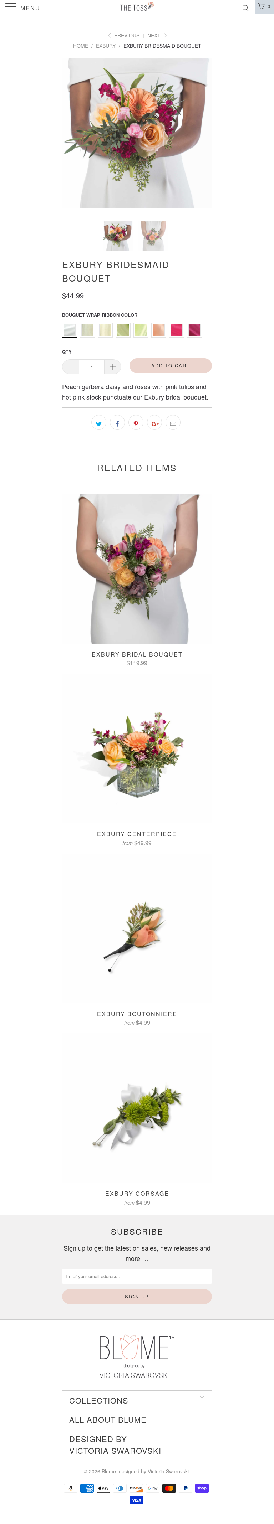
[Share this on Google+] (154, 422)
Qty (67, 351)
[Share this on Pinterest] (135, 422)
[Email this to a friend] (173, 422)
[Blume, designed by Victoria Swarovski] (137, 7)
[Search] (245, 7)
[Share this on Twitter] (98, 422)
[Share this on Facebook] (117, 422)
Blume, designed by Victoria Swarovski (145, 1471)
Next (154, 35)
